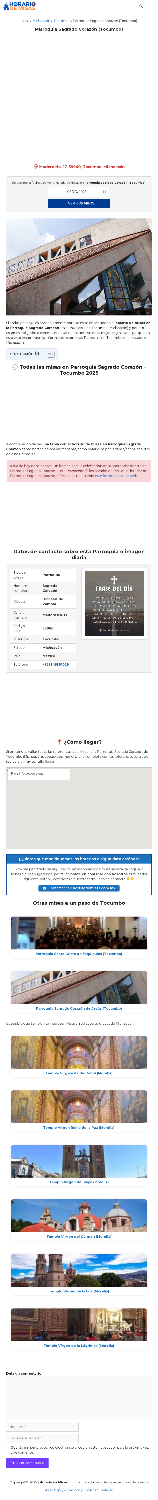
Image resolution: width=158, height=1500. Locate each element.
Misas (25, 21)
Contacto (106, 1490)
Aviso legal (53, 1490)
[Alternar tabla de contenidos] (48, 354)
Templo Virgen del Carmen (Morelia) (79, 1237)
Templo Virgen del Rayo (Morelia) (79, 1182)
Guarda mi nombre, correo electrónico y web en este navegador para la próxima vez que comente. (79, 1450)
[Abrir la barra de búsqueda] (141, 6)
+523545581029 (56, 664)
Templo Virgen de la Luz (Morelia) (79, 1291)
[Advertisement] (79, 65)
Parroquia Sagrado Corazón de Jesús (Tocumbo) (79, 1008)
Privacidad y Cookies (80, 1490)
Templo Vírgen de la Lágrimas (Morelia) (79, 1346)
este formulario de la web (116, 476)
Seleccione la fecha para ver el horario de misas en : (79, 183)
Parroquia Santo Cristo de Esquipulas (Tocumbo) (79, 954)
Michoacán (41, 21)
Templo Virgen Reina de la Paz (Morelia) (79, 1128)
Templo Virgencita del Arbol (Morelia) (79, 1073)
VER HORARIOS (81, 203)
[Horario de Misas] (19, 6)
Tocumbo (61, 21)
